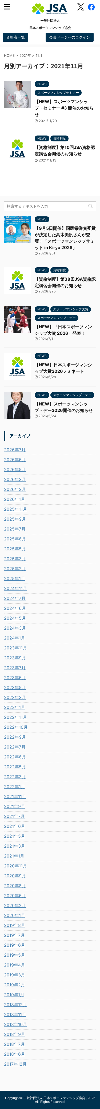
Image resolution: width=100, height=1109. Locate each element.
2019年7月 (14, 935)
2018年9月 (14, 1034)
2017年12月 (15, 1064)
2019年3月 (14, 975)
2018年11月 (15, 1014)
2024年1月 (14, 638)
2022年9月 (15, 737)
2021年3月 (14, 846)
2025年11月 (15, 509)
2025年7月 (15, 529)
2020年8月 (15, 885)
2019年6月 (14, 945)
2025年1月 (14, 578)
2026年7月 (15, 449)
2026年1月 (14, 499)
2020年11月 (15, 866)
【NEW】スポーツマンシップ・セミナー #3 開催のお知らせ (64, 108)
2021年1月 (14, 856)
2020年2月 (15, 905)
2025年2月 (15, 568)
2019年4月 (14, 965)
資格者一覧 (15, 37)
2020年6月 (15, 895)
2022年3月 (15, 776)
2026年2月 (15, 489)
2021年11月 (15, 796)
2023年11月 (15, 648)
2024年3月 (15, 628)
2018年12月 (15, 1004)
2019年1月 (14, 994)
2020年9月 (15, 875)
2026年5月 (15, 469)
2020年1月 (14, 915)
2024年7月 (15, 598)
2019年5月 (14, 955)
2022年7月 (15, 747)
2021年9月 (14, 806)
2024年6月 (15, 608)
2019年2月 (14, 984)
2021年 (25, 55)
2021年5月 (14, 836)
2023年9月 (15, 657)
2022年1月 (14, 786)
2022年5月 (15, 766)
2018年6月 (14, 1054)
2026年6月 (15, 459)
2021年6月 (14, 826)
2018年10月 (15, 1024)
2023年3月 (15, 697)
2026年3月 (15, 479)
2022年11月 (15, 717)
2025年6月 (15, 539)
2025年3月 (15, 558)
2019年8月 (14, 925)
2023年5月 (15, 687)
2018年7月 (14, 1044)
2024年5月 (15, 618)
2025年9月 (15, 519)
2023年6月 (15, 677)
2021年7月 (14, 816)
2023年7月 (15, 667)
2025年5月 (15, 548)
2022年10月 (16, 727)
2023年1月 (14, 707)
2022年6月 (15, 757)
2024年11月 (15, 588)
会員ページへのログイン (69, 37)
